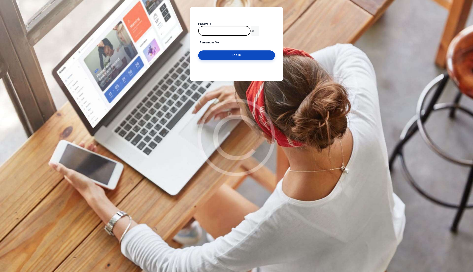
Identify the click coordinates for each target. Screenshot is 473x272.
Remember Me (208, 42)
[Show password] (255, 31)
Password (204, 24)
